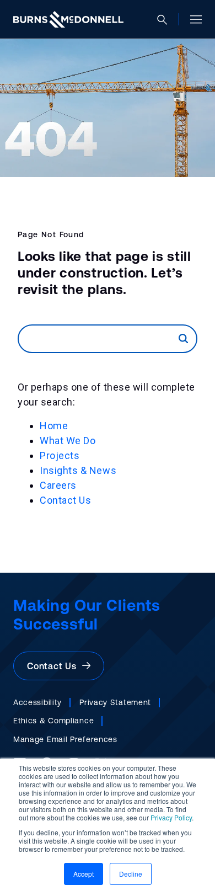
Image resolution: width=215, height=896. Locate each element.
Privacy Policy (171, 817)
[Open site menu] (191, 19)
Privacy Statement (115, 702)
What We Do (67, 440)
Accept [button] (83, 873)
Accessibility (37, 702)
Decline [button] (130, 873)
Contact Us (65, 500)
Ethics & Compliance (53, 720)
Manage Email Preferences (65, 739)
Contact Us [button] (54, 666)
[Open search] (166, 19)
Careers (58, 485)
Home (54, 425)
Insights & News (78, 470)
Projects (59, 455)
